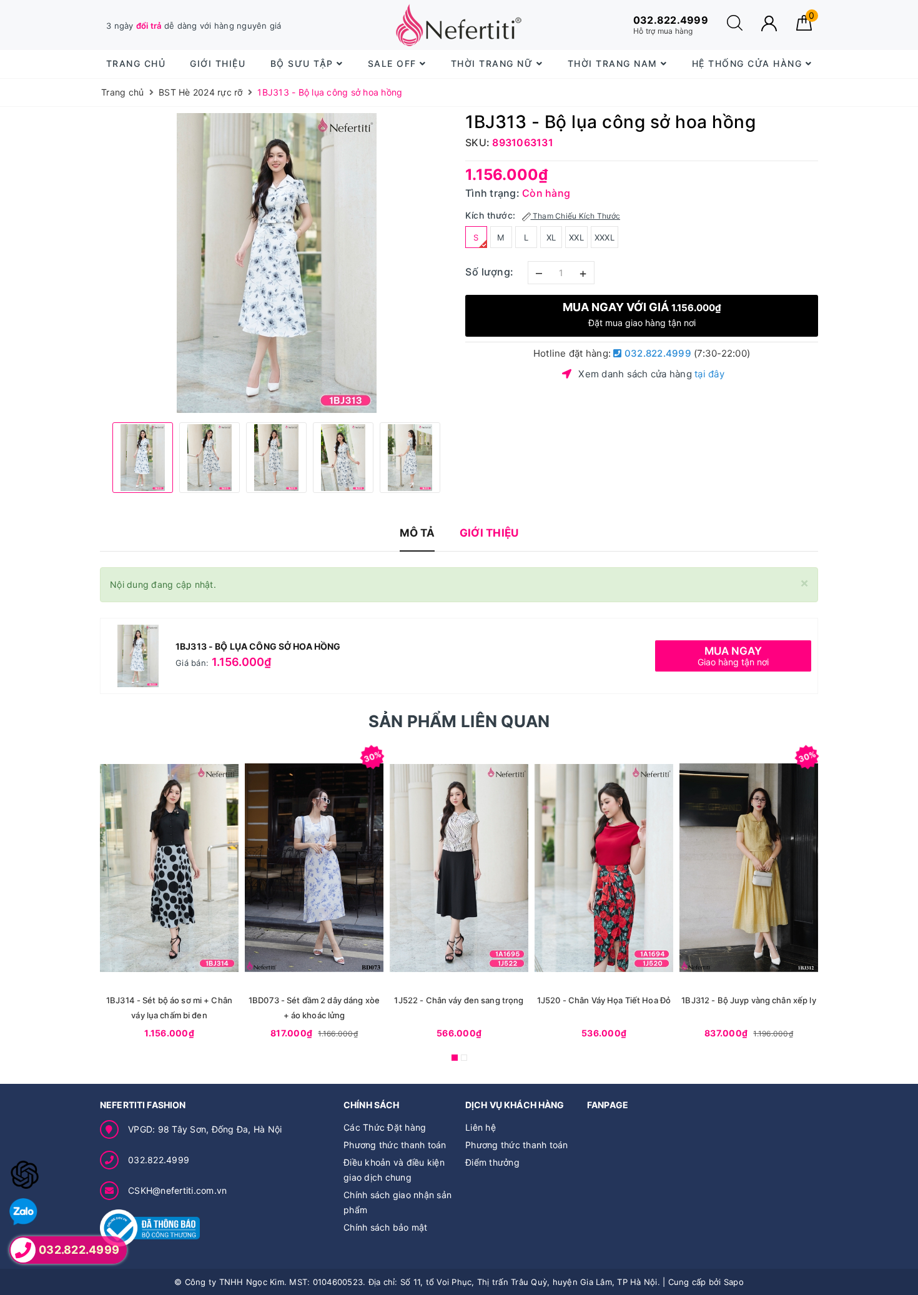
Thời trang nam (614, 63)
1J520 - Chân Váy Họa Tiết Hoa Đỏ (604, 1000)
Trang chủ (136, 63)
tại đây (709, 374)
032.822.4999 (656, 353)
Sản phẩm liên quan (459, 721)
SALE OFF (394, 63)
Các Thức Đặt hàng (384, 1127)
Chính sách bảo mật (385, 1227)
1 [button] (455, 1057)
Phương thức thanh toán (395, 1144)
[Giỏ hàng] (804, 27)
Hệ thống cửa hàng (749, 63)
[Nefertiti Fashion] (458, 25)
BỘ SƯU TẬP (303, 63)
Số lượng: (489, 271)
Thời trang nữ (493, 63)
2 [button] (464, 1057)
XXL (576, 237)
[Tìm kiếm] (735, 27)
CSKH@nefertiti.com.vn (177, 1190)
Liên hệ (480, 1127)
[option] (276, 263)
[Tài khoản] (769, 23)
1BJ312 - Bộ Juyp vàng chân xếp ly (748, 1000)
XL (551, 237)
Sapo (734, 1282)
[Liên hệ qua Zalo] (23, 1212)
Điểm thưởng (492, 1162)
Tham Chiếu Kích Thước (576, 216)
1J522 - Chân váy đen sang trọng (458, 1000)
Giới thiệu (217, 63)
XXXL (604, 237)
